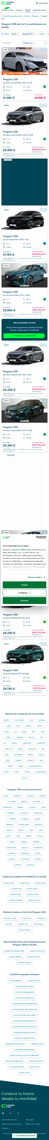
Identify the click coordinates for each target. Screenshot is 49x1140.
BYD (18, 726)
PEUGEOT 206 (23, 924)
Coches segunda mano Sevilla (24, 1021)
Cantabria (10, 813)
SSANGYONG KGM (35, 766)
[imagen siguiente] (45, 61)
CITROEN (28, 726)
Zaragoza (30, 865)
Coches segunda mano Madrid (24, 1015)
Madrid (28, 836)
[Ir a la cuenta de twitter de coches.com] (2, 1113)
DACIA (7, 732)
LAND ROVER (27, 743)
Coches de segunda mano (24, 992)
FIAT (33, 732)
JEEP (41, 737)
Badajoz (24, 802)
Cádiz (43, 807)
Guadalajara (24, 825)
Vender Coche (24, 1073)
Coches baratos (16, 981)
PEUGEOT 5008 (32, 889)
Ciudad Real (38, 813)
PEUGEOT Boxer (15, 895)
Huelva (9, 830)
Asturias (12, 802)
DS (16, 732)
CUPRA (39, 726)
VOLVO (24, 778)
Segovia (12, 853)
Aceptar (24, 585)
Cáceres (32, 807)
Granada (9, 825)
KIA (5, 743)
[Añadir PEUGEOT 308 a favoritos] (41, 49)
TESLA (17, 772)
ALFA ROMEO (19, 720)
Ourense (36, 842)
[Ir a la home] (7, 3)
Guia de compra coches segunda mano (24, 1055)
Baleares (36, 802)
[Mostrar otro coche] (24, 73)
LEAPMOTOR (41, 743)
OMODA (41, 755)
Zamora (18, 865)
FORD (42, 732)
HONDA (8, 737)
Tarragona (25, 853)
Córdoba (12, 819)
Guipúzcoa (39, 825)
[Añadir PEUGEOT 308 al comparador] (45, 49)
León (40, 830)
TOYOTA (27, 772)
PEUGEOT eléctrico (37, 951)
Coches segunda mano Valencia (24, 1027)
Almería (42, 796)
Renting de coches (36, 1061)
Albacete (17, 796)
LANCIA (14, 743)
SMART (21, 766)
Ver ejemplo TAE (36, 151)
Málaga (40, 836)
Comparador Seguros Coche (24, 1032)
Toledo (37, 853)
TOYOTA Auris (38, 924)
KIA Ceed (9, 924)
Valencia (11, 859)
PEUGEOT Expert (33, 895)
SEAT (41, 760)
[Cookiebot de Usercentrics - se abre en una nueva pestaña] (35, 537)
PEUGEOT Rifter (33, 900)
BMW (9, 726)
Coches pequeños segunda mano (24, 1004)
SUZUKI (6, 772)
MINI (6, 755)
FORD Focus (26, 918)
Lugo (18, 836)
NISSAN (30, 755)
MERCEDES (32, 749)
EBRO (24, 732)
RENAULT (31, 760)
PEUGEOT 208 (24, 883)
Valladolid (25, 859)
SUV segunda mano (17, 1067)
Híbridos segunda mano (14, 1061)
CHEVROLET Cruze (10, 918)
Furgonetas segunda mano (24, 1050)
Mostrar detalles (35, 577)
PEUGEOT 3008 (40, 883)
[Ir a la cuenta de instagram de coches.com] (10, 1113)
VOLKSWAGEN (40, 772)
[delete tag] (18, 34)
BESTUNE (42, 720)
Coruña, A (25, 819)
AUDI (31, 720)
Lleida (8, 836)
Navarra (24, 842)
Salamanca (38, 848)
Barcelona (7, 807)
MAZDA (20, 749)
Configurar (23, 593)
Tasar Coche (34, 1067)
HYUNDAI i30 (41, 918)
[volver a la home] (7, 1106)
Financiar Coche (37, 1044)
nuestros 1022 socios (21, 550)
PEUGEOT (18, 760)
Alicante (30, 796)
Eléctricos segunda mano (24, 1038)
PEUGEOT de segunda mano (14, 951)
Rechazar (25, 601)
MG (43, 749)
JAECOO (31, 737)
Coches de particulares (24, 986)
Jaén (31, 830)
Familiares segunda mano (15, 1044)
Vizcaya (38, 859)
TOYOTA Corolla (25, 930)
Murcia (12, 842)
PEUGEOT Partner (16, 900)
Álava (6, 796)
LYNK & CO (8, 749)
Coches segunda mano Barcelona (24, 1009)
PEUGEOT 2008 (9, 883)
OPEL (8, 760)
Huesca (20, 830)
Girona (37, 819)
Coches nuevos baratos (24, 998)
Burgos (20, 807)
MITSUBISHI (18, 755)
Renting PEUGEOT (24, 963)
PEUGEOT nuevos (33, 957)
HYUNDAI (19, 737)
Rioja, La (25, 848)
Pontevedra (11, 848)
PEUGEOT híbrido (15, 957)
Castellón (24, 813)
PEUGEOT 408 (16, 889)
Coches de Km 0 (33, 981)
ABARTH (6, 720)
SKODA (10, 766)
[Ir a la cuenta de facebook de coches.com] (18, 1113)
